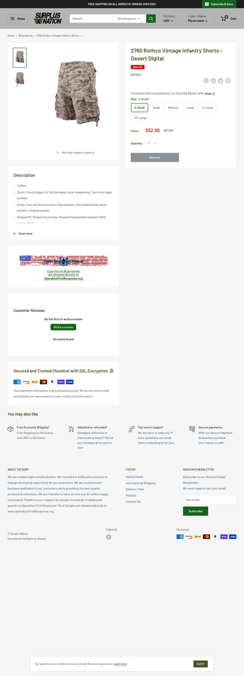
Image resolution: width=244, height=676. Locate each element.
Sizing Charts (134, 476)
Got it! (200, 663)
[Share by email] (227, 80)
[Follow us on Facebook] (108, 537)
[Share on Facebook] (206, 80)
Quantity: (137, 143)
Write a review (63, 327)
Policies (131, 495)
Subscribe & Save (222, 4)
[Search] (151, 18)
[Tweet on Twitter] (220, 80)
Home (11, 35)
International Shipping (141, 483)
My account (196, 20)
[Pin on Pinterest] (213, 80)
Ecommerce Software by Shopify (27, 538)
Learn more (120, 663)
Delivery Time (135, 489)
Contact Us (133, 501)
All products (25, 35)
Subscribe (195, 511)
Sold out (154, 157)
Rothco (136, 74)
